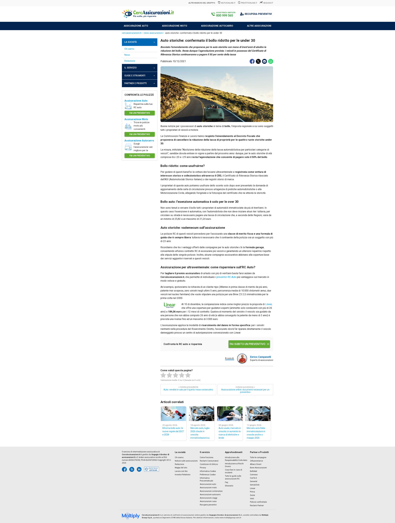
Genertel (253, 481)
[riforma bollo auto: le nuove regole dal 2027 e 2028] (173, 413)
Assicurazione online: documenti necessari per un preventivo (245, 389)
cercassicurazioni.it (131, 33)
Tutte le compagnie (258, 457)
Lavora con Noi (181, 471)
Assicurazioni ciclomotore (211, 491)
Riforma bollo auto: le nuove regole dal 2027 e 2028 (173, 431)
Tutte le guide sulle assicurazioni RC (233, 477)
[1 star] (163, 375)
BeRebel (253, 471)
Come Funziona (206, 457)
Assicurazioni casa (208, 501)
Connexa (254, 475)
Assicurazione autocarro (217, 26)
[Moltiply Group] (132, 516)
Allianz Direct (255, 464)
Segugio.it (268, 3)
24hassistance (256, 461)
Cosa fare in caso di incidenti (233, 471)
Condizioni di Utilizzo (209, 464)
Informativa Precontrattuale (206, 479)
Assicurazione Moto (136, 119)
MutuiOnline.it (228, 3)
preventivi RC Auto (226, 277)
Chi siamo (129, 49)
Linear (268, 304)
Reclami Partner (257, 505)
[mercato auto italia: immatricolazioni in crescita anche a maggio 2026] (258, 413)
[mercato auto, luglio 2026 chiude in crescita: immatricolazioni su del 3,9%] (201, 413)
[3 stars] (175, 375)
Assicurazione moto (174, 26)
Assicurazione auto (136, 26)
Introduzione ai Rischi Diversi (234, 465)
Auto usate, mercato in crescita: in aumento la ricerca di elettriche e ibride (230, 433)
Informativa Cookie (208, 471)
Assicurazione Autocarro (139, 140)
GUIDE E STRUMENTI (134, 75)
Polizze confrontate (258, 502)
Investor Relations (182, 475)
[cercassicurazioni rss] (131, 469)
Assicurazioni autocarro (210, 494)
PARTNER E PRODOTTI (135, 83)
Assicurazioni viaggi (208, 498)
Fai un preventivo (139, 113)
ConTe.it (253, 478)
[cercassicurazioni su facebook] (124, 469)
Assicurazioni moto (208, 488)
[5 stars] (188, 375)
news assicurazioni (153, 33)
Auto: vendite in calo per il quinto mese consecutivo (188, 388)
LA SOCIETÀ (130, 42)
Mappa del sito (181, 468)
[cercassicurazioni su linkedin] (139, 469)
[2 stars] (169, 375)
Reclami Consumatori (209, 461)
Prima (252, 492)
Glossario (229, 486)
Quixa (252, 495)
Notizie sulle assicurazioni (186, 461)
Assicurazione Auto (136, 100)
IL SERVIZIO (130, 67)
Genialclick (254, 485)
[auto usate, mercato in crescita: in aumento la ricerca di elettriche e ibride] (230, 413)
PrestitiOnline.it (249, 3)
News (127, 55)
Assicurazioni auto (208, 484)
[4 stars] (182, 375)
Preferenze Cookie (208, 475)
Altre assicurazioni (259, 26)
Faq (226, 482)
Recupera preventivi (208, 505)
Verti (252, 498)
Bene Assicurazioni (258, 468)
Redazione (129, 61)
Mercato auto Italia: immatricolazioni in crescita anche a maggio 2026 (256, 433)
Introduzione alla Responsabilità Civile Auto (236, 458)
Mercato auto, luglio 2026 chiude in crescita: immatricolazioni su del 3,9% (200, 433)
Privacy (203, 468)
